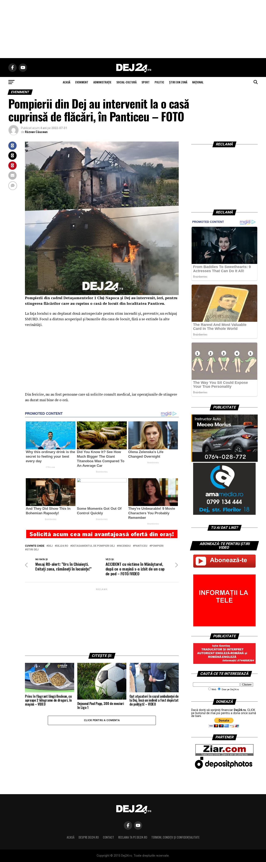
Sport (146, 82)
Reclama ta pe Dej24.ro (132, 837)
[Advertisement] (133, 29)
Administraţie (102, 82)
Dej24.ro (62, 546)
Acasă (70, 837)
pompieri (157, 546)
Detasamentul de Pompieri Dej (93, 546)
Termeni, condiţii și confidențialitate (175, 837)
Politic (159, 82)
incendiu (124, 546)
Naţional (197, 82)
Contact (108, 837)
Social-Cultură (126, 82)
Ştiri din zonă (178, 82)
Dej (50, 546)
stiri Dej (32, 549)
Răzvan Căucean (36, 132)
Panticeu (140, 546)
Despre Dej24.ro (89, 837)
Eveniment (81, 82)
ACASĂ (66, 82)
